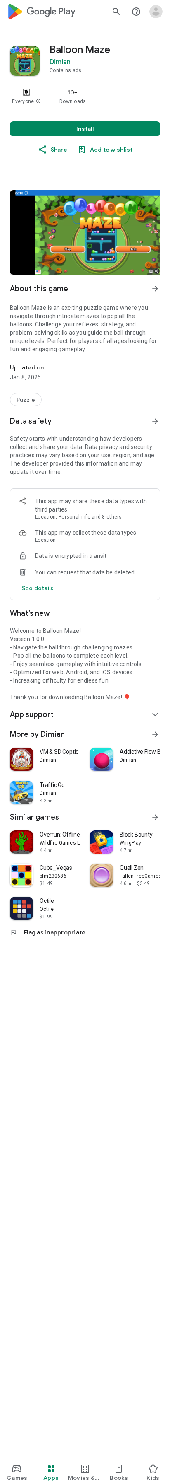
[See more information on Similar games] (155, 817)
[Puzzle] (26, 399)
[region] (85, 96)
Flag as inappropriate (47, 932)
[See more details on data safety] (38, 588)
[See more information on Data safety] (155, 421)
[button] (38, 101)
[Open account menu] (156, 12)
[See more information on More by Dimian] (155, 734)
